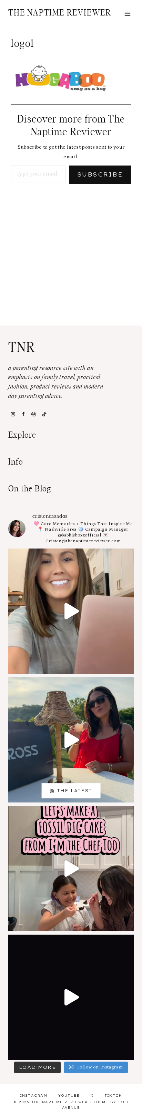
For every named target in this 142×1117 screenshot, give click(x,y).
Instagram (34, 1095)
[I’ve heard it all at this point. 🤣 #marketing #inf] (71, 611)
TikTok (113, 1095)
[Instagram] (12, 413)
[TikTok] (44, 413)
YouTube (69, 1095)
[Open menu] (127, 13)
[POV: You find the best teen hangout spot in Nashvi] (71, 997)
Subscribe (100, 174)
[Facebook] (23, 413)
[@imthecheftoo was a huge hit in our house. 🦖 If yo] (71, 868)
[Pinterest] (33, 413)
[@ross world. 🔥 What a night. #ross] (71, 739)
